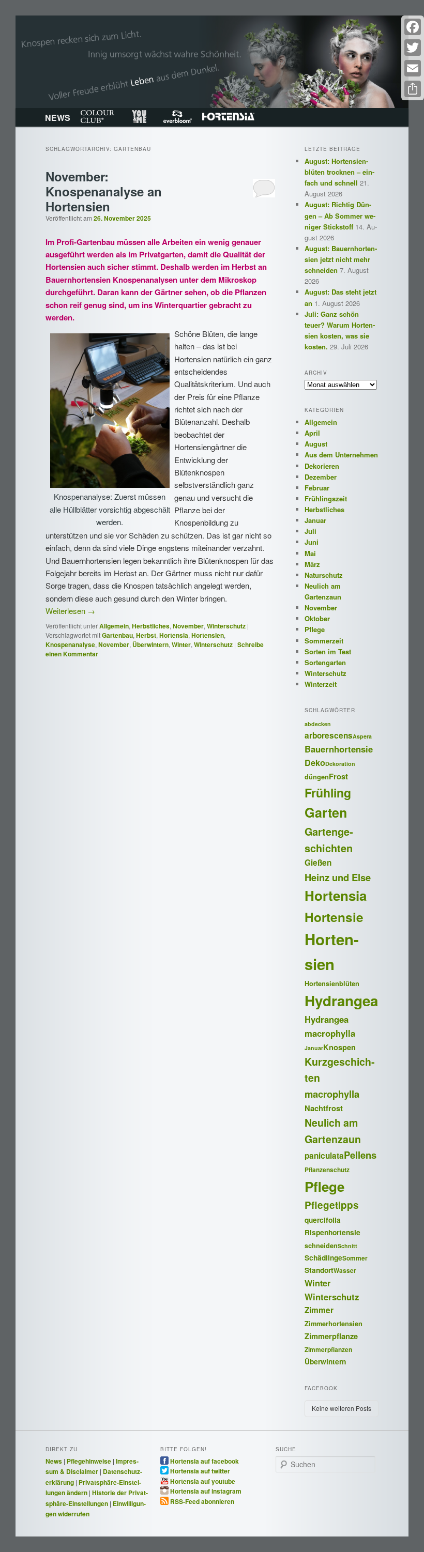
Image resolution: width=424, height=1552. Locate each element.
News (54, 1461)
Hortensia (228, 117)
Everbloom (177, 117)
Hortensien (207, 635)
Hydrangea (341, 1000)
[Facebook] (412, 27)
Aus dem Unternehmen (341, 454)
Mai (310, 553)
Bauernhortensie (339, 749)
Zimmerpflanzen (328, 1349)
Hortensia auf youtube (202, 1481)
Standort (319, 1270)
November (188, 626)
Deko (315, 763)
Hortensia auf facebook (204, 1460)
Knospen (339, 1047)
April (312, 433)
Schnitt (347, 1246)
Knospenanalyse (70, 644)
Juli (310, 531)
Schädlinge (323, 1257)
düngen (317, 776)
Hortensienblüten (332, 983)
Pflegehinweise (89, 1461)
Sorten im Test (328, 651)
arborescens (329, 735)
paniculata (324, 1155)
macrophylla (332, 1094)
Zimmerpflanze (331, 1336)
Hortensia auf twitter (200, 1470)
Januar (315, 520)
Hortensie (334, 917)
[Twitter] (412, 47)
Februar (317, 488)
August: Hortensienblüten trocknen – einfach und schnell (339, 172)
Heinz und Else (338, 877)
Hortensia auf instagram (205, 1490)
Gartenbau (117, 635)
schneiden (321, 1245)
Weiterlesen (70, 610)
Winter (181, 644)
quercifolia (323, 1220)
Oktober (317, 618)
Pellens (360, 1155)
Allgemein (114, 626)
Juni (312, 542)
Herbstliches (151, 626)
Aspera (362, 736)
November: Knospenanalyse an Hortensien (104, 191)
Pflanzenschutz (327, 1169)
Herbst (146, 635)
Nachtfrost (324, 1108)
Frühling (328, 792)
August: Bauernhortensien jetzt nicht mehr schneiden (341, 259)
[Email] (412, 68)
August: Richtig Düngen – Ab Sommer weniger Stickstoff (340, 215)
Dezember (321, 477)
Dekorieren (322, 466)
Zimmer (319, 1310)
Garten (326, 812)
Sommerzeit (324, 641)
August (316, 444)
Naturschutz (324, 575)
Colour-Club (97, 117)
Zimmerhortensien (333, 1323)
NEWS (57, 118)
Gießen (318, 862)
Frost (338, 776)
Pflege (315, 629)
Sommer (355, 1258)
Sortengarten (325, 662)
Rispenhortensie (332, 1232)
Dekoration (340, 763)
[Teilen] (412, 89)
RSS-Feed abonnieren (202, 1501)
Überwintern (150, 644)
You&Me (138, 117)
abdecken (318, 724)
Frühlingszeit (326, 498)
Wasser (345, 1270)
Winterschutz (226, 626)
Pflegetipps (332, 1205)
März (312, 564)
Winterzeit (321, 684)
